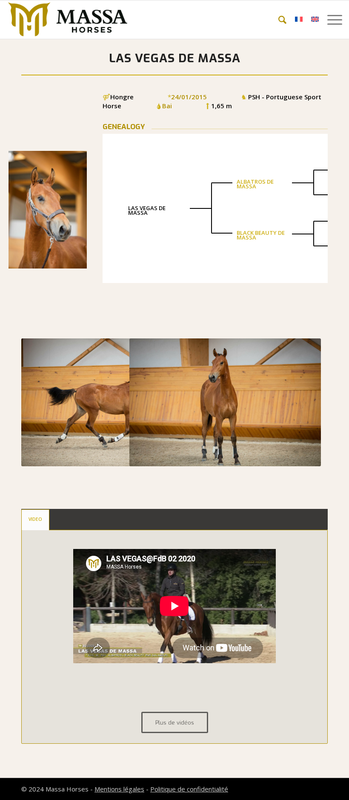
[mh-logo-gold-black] (68, 19)
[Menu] (330, 19)
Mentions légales (119, 789)
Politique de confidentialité (189, 789)
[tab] (35, 519)
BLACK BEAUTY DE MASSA (261, 235)
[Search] (278, 19)
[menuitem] (278, 19)
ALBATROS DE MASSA (255, 184)
